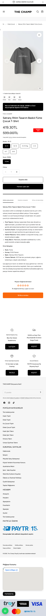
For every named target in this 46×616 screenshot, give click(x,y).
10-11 (6, 146)
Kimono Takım (7, 439)
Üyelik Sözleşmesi (9, 481)
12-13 (15, 146)
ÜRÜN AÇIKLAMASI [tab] (8, 200)
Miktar (5, 167)
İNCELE (12, 373)
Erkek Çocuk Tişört (9, 427)
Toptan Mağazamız (9, 485)
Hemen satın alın (23, 187)
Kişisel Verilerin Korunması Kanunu (14, 462)
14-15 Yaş (25, 146)
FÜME (7, 161)
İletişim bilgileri (17, 548)
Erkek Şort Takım (8, 435)
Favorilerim (6, 505)
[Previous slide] (6, 61)
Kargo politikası (7, 548)
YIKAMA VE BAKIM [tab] (23, 200)
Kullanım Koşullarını (14, 398)
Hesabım (5, 498)
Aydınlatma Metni (8, 466)
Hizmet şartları (29, 545)
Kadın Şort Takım (8, 431)
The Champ (11, 553)
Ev (3, 24)
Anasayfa (6, 494)
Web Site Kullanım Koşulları (12, 474)
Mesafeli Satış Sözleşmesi (11, 459)
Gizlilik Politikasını (25, 398)
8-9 (13, 151)
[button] (4, 12)
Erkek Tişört (6, 420)
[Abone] (40, 392)
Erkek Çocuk (11, 24)
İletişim (5, 455)
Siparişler (6, 509)
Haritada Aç (9, 594)
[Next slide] (39, 61)
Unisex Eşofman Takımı (10, 442)
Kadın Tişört (7, 416)
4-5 (34, 146)
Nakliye (10, 137)
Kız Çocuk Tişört (8, 423)
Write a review (23, 295)
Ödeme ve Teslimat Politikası (12, 478)
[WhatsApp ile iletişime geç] (5, 611)
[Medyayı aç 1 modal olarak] (39, 35)
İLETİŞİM (12, 347)
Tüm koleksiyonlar (8, 412)
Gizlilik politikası (19, 545)
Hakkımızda (6, 451)
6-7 (6, 151)
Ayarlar (5, 513)
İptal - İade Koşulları (9, 470)
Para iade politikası (7, 545)
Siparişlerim (6, 501)
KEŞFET (34, 346)
